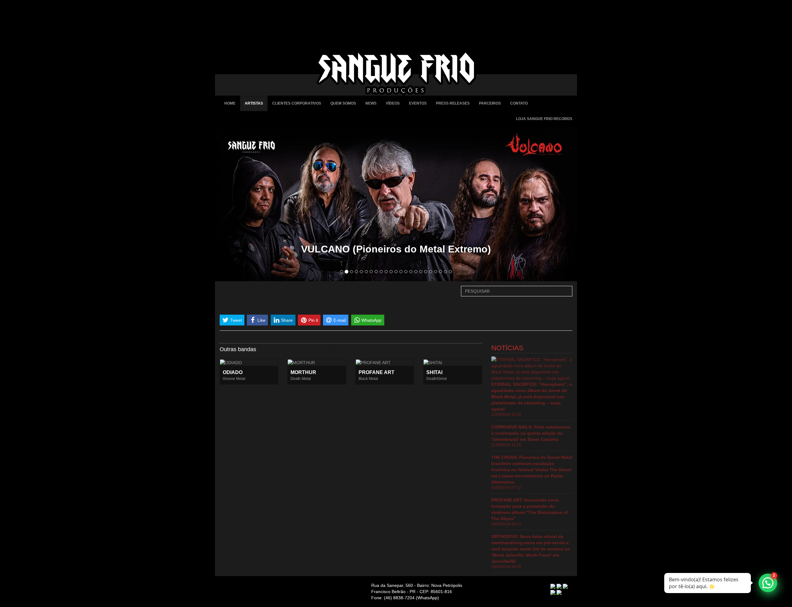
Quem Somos (343, 103)
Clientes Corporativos (296, 103)
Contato (519, 103)
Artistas (254, 103)
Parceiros (490, 103)
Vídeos (393, 103)
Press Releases (453, 103)
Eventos (418, 103)
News (371, 103)
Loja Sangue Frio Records (544, 119)
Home (229, 103)
